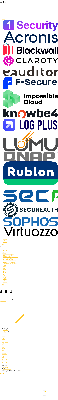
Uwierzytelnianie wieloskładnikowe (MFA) (9, 262)
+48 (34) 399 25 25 (5, 331)
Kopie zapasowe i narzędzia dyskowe (8, 254)
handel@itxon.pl (5, 333)
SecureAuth (5, 276)
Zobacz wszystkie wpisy (6, 283)
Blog (2, 281)
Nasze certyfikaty (5, 251)
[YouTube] (2, 373)
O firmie (3, 360)
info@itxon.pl (5, 332)
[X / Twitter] (1, 373)
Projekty (3, 252)
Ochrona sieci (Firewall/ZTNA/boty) (8, 258)
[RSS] (3, 373)
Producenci (3, 264)
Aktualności (5, 242)
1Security (4, 265)
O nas (2, 249)
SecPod (4, 275)
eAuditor (4, 269)
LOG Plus (4, 272)
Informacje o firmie (6, 250)
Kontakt (3, 285)
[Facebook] (0, 373)
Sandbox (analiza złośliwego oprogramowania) (9, 260)
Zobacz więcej (5, 239)
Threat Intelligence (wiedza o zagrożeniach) (9, 261)
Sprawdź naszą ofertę (3, 301)
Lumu (2, 345)
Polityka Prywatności (22, 370)
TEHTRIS (4, 277)
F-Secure (3, 342)
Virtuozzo (4, 278)
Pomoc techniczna (4, 359)
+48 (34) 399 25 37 (5, 367)
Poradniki (3, 284)
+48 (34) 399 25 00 (5, 330)
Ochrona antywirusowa (6, 256)
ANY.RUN (3, 339)
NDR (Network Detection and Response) (9, 255)
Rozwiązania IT (4, 253)
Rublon (4, 274)
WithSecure (4, 279)
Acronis (4, 266)
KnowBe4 (4, 271)
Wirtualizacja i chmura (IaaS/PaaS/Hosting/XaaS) (10, 263)
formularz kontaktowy (6, 366)
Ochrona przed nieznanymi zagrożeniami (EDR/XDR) (10, 257)
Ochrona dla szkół (4, 354)
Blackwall (4, 267)
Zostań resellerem (4, 358)
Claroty (4, 268)
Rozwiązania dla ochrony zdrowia (8, 259)
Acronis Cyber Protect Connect (7, 369)
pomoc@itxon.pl (5, 364)
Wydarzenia (3, 280)
